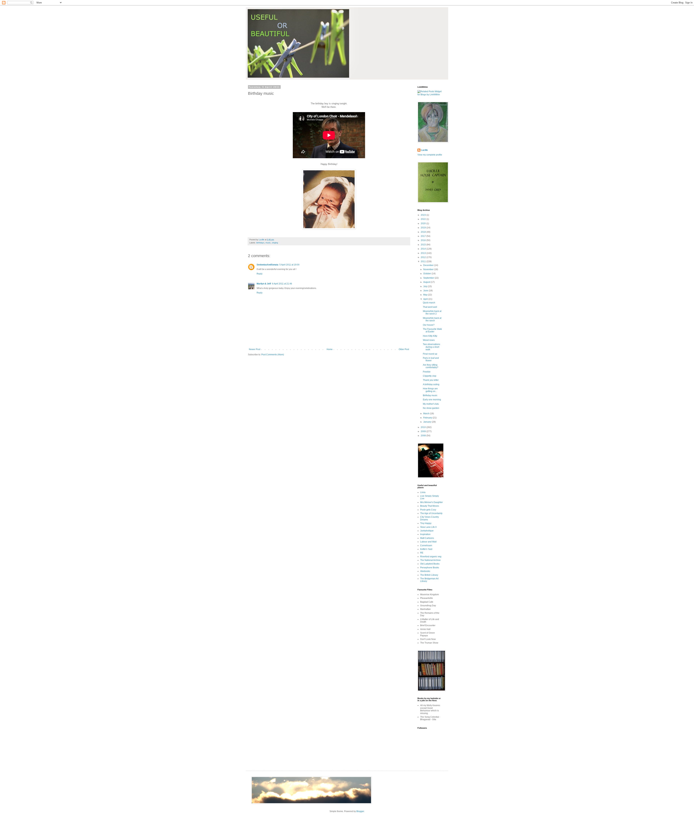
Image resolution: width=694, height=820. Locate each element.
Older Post (404, 349)
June (426, 290)
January (427, 422)
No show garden (431, 408)
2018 (423, 232)
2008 (423, 435)
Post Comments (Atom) (272, 354)
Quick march (429, 302)
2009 (423, 431)
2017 (423, 236)
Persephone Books (429, 567)
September (429, 278)
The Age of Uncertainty (431, 513)
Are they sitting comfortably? (430, 366)
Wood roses (429, 340)
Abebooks (425, 571)
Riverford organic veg (430, 556)
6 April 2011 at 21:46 (282, 283)
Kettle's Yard (426, 549)
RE (421, 552)
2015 (423, 244)
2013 (423, 253)
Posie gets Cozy (428, 509)
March (426, 413)
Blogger (360, 811)
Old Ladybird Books (430, 564)
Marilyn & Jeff (264, 283)
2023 (423, 215)
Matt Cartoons (427, 538)
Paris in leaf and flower (431, 359)
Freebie (426, 371)
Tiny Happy (425, 523)
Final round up (430, 354)
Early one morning (432, 399)
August (427, 282)
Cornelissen (426, 545)
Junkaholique (427, 530)
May (425, 294)
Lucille (424, 150)
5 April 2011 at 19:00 (289, 264)
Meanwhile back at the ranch (432, 319)
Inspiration (425, 534)
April (425, 299)
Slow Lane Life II (428, 527)
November (428, 269)
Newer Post (254, 349)
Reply (259, 273)
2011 (423, 261)
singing (275, 243)
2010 (423, 427)
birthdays (260, 243)
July (425, 286)
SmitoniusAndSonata (267, 264)
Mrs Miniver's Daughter (431, 502)
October (427, 273)
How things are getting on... (430, 389)
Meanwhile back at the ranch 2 (432, 312)
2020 (423, 223)
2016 (423, 240)
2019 (423, 227)
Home (330, 349)
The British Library (429, 575)
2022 (423, 219)
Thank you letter (431, 380)
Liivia (422, 492)
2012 (423, 257)
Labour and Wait (428, 541)
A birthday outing (431, 384)
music (268, 243)
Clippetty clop (429, 376)
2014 (423, 249)
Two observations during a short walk (431, 347)
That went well (430, 307)
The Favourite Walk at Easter (432, 330)
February (428, 417)
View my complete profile (429, 155)
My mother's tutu (431, 404)
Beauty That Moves (429, 506)
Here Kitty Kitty (430, 336)
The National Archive (430, 560)
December (428, 265)
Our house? (428, 325)
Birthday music (430, 395)
